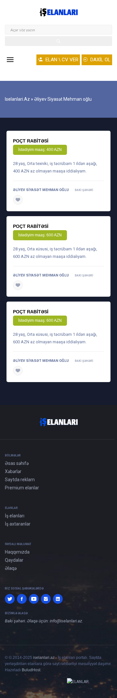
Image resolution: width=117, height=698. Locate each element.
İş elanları (14, 515)
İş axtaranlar (18, 524)
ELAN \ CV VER (61, 60)
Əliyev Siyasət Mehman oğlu (41, 190)
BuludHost (31, 670)
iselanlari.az (44, 657)
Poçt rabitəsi (30, 140)
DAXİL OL (99, 60)
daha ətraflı (38, 200)
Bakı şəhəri (84, 190)
